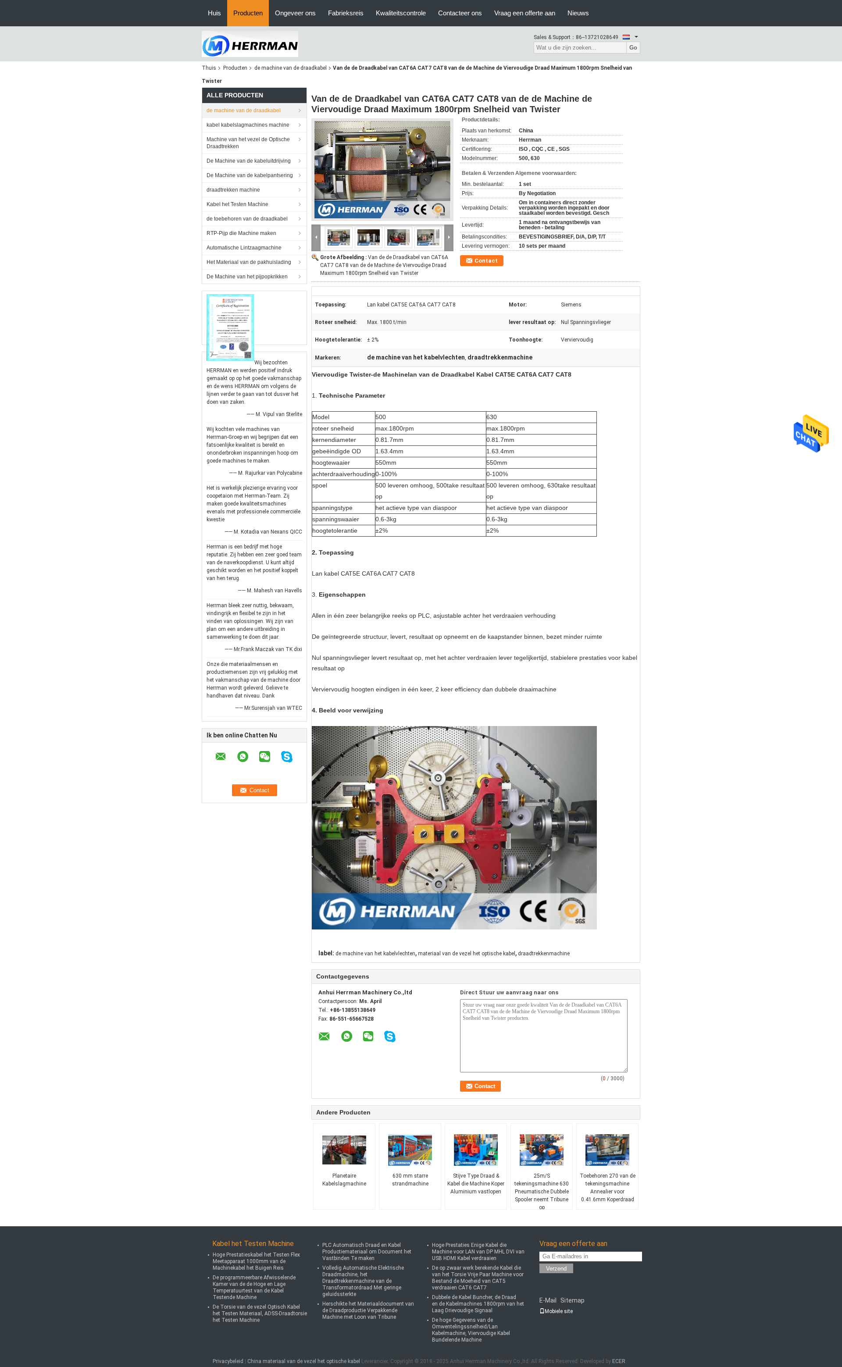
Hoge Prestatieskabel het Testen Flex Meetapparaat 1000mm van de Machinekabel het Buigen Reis (256, 1261)
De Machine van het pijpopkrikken (247, 277)
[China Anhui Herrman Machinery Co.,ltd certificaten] (230, 327)
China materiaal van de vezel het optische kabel (303, 1361)
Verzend (556, 1268)
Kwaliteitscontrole (401, 13)
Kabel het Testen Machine (237, 204)
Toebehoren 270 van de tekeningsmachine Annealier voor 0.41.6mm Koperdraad (607, 1188)
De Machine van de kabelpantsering (250, 175)
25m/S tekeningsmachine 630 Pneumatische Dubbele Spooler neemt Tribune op (541, 1191)
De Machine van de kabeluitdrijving (249, 161)
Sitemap (572, 1300)
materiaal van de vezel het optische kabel (466, 953)
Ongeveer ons (295, 13)
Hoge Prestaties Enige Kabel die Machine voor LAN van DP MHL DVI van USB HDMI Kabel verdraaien (478, 1251)
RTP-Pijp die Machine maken (241, 233)
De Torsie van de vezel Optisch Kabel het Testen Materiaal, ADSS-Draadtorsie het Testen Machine (260, 1313)
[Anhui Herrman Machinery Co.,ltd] (250, 43)
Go (633, 47)
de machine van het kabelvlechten (375, 953)
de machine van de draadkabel (290, 68)
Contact (486, 260)
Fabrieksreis (346, 13)
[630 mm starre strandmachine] (410, 1150)
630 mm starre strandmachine (410, 1180)
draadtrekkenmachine (544, 953)
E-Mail (548, 1300)
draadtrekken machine (233, 190)
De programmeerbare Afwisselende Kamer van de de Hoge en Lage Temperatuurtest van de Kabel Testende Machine (254, 1287)
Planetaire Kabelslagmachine (344, 1180)
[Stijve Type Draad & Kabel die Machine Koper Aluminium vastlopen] (476, 1150)
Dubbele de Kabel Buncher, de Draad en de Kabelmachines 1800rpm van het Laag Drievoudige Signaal (478, 1304)
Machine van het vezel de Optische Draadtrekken (248, 143)
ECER (618, 1361)
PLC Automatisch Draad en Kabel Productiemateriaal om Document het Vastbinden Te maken (366, 1251)
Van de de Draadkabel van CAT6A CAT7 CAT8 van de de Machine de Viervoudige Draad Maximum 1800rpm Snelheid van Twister (384, 265)
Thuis (209, 68)
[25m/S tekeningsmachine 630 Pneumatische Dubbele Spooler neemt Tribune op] (541, 1150)
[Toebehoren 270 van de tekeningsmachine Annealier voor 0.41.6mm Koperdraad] (607, 1150)
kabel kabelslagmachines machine (248, 125)
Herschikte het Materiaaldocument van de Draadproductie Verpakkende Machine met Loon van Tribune (368, 1310)
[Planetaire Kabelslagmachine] (344, 1150)
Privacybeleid (228, 1361)
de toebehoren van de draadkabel (247, 219)
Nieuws (578, 13)
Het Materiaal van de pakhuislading (249, 262)
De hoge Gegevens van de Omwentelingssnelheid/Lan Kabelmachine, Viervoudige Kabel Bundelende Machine (471, 1330)
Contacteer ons (460, 13)
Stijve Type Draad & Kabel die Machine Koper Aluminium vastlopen (475, 1184)
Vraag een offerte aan (524, 13)
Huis (214, 13)
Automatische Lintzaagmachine (244, 248)
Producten (248, 13)
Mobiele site (559, 1311)
